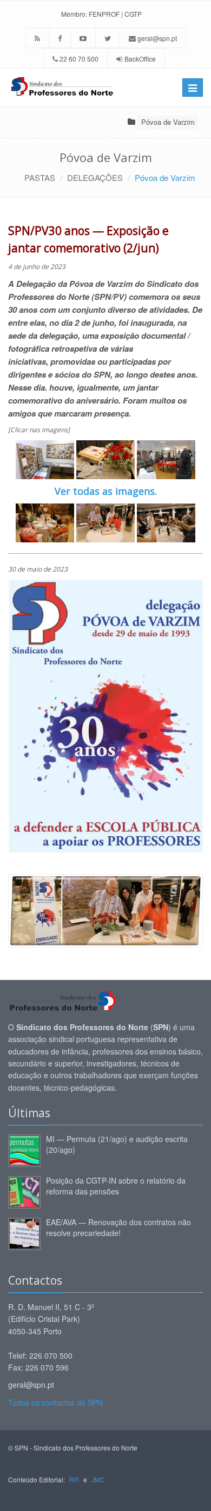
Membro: (74, 13)
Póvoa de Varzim (168, 122)
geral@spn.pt (156, 38)
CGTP (133, 13)
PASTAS (39, 177)
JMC (98, 1479)
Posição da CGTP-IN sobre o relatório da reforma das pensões (116, 1186)
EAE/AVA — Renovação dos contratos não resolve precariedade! (118, 1227)
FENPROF (104, 13)
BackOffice (140, 58)
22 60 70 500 (78, 58)
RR (74, 1479)
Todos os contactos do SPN (55, 1402)
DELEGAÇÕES (95, 177)
